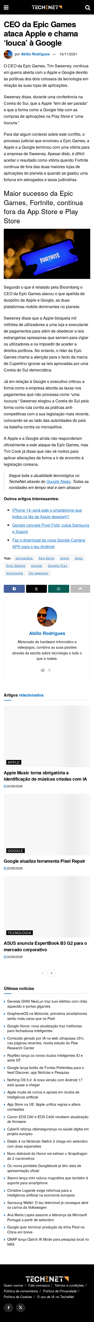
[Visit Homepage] (47, 7)
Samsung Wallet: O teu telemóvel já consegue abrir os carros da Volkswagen (47, 1205)
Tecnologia (19, 932)
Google (15, 850)
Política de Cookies (18, 1296)
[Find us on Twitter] (20, 1307)
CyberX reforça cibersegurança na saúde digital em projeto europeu (48, 1131)
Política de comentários (21, 1291)
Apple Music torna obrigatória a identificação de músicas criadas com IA (45, 775)
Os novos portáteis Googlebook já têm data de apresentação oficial (44, 1168)
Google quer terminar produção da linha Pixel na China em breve (45, 1229)
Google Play (57, 565)
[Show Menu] (6, 7)
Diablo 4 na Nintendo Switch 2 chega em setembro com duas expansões (47, 1144)
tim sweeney (39, 573)
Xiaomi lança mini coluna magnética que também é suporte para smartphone (47, 1180)
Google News (58, 481)
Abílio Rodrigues (35, 53)
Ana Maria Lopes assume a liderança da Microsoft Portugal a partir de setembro (47, 1217)
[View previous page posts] (42, 972)
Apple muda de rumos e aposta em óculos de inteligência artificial (43, 1094)
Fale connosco (39, 1285)
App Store (46, 558)
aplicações (24, 558)
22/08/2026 (14, 786)
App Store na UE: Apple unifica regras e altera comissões (43, 1107)
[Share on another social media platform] (80, 589)
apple (64, 558)
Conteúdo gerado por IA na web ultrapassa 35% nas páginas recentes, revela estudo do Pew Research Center (45, 1043)
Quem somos (13, 1285)
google (36, 565)
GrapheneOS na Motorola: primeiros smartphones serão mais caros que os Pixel (47, 1016)
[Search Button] (87, 7)
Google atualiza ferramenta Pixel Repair (44, 861)
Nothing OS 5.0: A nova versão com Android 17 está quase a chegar (44, 1082)
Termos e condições (69, 1285)
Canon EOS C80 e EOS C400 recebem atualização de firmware (47, 1119)
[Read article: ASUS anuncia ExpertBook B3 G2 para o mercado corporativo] (47, 907)
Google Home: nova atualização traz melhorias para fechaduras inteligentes (44, 1028)
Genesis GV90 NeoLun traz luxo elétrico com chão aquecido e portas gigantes (47, 1004)
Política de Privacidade (60, 1291)
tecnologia (14, 573)
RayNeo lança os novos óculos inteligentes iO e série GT (45, 1058)
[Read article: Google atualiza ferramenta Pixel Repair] (47, 824)
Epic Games (15, 565)
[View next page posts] (51, 972)
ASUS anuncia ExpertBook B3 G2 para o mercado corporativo (45, 946)
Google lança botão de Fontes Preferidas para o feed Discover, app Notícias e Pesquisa (45, 1070)
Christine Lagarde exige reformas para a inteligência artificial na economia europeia (41, 1193)
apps (79, 558)
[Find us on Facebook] (8, 1307)
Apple (14, 762)
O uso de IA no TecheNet (55, 1296)
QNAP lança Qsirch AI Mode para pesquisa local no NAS (48, 1242)
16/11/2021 (68, 53)
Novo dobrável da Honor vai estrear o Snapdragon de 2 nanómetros (47, 1156)
